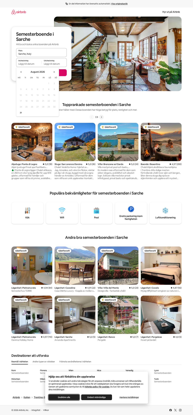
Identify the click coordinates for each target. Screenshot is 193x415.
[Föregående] (91, 117)
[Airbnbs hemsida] (18, 11)
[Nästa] (101, 117)
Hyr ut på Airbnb (171, 11)
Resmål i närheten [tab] (19, 361)
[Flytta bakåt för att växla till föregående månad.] (21, 72)
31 (21, 112)
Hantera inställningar (129, 397)
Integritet (36, 410)
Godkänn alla (64, 397)
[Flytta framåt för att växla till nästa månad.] (54, 72)
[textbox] (28, 64)
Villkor (46, 410)
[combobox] (41, 54)
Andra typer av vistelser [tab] (44, 361)
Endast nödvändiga (96, 397)
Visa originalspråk (119, 3)
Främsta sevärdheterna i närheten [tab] (75, 361)
